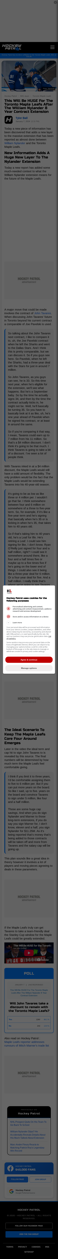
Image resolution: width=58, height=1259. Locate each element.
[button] (29, 623)
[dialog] (29, 629)
